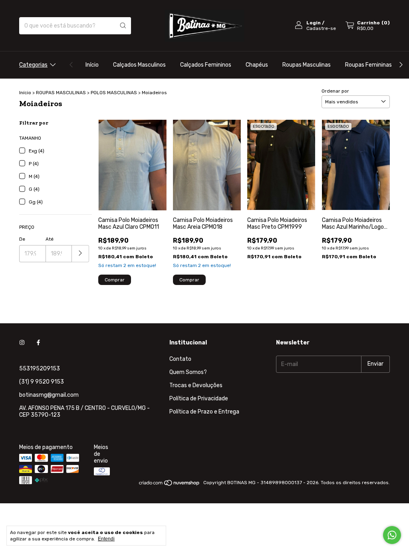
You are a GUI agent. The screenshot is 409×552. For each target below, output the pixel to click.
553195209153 (39, 368)
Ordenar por (335, 91)
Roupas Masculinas (306, 64)
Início (92, 64)
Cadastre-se (321, 28)
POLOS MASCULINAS (114, 92)
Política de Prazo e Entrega (204, 411)
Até (50, 239)
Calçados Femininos (205, 64)
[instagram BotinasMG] (22, 342)
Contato (180, 359)
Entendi (106, 539)
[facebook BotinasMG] (38, 342)
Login (313, 23)
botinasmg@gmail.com (49, 395)
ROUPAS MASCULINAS (61, 92)
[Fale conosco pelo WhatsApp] (392, 535)
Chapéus (257, 64)
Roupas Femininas (368, 64)
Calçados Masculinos (139, 64)
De (22, 239)
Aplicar (80, 253)
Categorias (33, 64)
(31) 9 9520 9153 (41, 381)
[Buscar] (123, 25)
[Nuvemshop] (170, 484)
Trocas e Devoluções (195, 385)
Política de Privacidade (198, 398)
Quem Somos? (188, 372)
